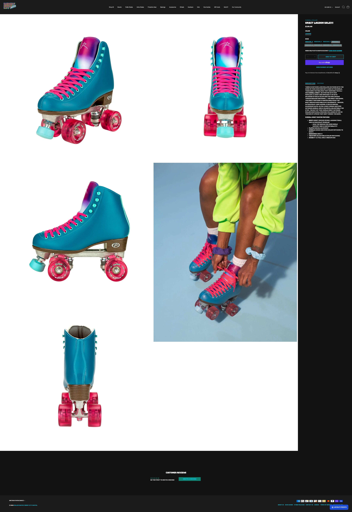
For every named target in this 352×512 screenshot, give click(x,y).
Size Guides (206, 7)
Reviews (320, 83)
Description (310, 83)
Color (307, 31)
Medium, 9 (318, 45)
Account (337, 7)
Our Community (236, 7)
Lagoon (308, 34)
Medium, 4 (309, 41)
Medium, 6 (327, 41)
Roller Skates (129, 7)
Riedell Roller (311, 20)
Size (307, 39)
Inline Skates (140, 7)
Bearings (162, 7)
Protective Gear (152, 7)
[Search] (343, 7)
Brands (120, 7)
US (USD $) (328, 7)
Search (316, 505)
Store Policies (299, 505)
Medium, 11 (337, 45)
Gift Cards (217, 7)
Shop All (111, 7)
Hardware (190, 7)
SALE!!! (226, 7)
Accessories (172, 7)
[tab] (311, 83)
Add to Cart (331, 57)
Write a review (189, 479)
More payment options (324, 67)
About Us (281, 505)
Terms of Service (326, 505)
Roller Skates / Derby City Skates (25, 505)
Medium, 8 (309, 45)
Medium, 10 (327, 45)
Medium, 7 (335, 41)
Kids (198, 7)
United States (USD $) (16, 500)
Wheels (182, 7)
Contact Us (309, 505)
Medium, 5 (318, 41)
